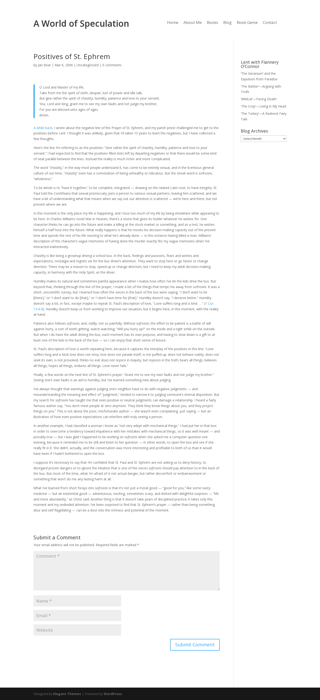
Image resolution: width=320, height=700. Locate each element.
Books (212, 23)
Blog (227, 23)
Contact (270, 23)
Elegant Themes (67, 694)
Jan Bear (44, 65)
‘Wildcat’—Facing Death (258, 99)
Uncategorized (88, 65)
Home (172, 23)
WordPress (113, 694)
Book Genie (247, 23)
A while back (42, 128)
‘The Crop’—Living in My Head (263, 106)
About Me (192, 23)
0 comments (112, 65)
